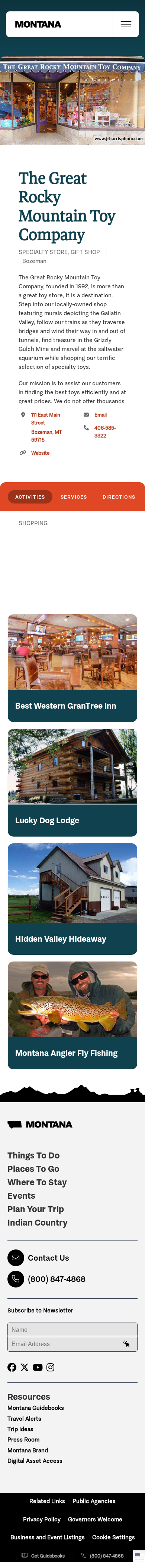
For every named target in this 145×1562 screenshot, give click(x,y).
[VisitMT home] (33, 24)
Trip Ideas (20, 1429)
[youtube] (38, 1367)
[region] (72, 100)
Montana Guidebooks (35, 1407)
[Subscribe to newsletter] (126, 1344)
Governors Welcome (95, 1519)
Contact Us (48, 1258)
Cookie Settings (113, 1537)
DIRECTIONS (119, 497)
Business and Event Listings (47, 1537)
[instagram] (50, 1367)
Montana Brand (27, 1450)
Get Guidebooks (48, 1556)
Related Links (47, 1501)
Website (40, 453)
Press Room (23, 1439)
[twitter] (24, 1367)
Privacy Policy (42, 1519)
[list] (72, 562)
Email (100, 415)
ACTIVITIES (30, 497)
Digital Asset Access (34, 1460)
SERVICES (74, 497)
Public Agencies (94, 1501)
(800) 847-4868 (57, 1279)
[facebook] (11, 1367)
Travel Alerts (24, 1418)
